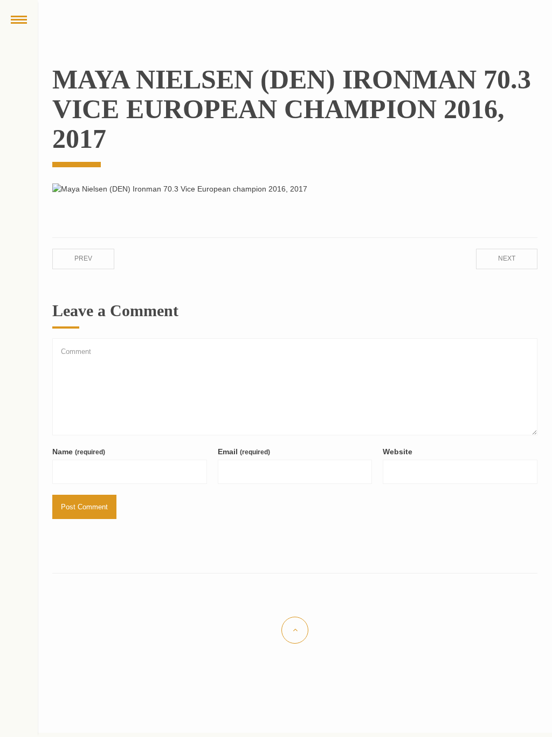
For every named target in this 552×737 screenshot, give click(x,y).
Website (397, 451)
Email (244, 451)
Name (78, 451)
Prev (83, 258)
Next (506, 258)
